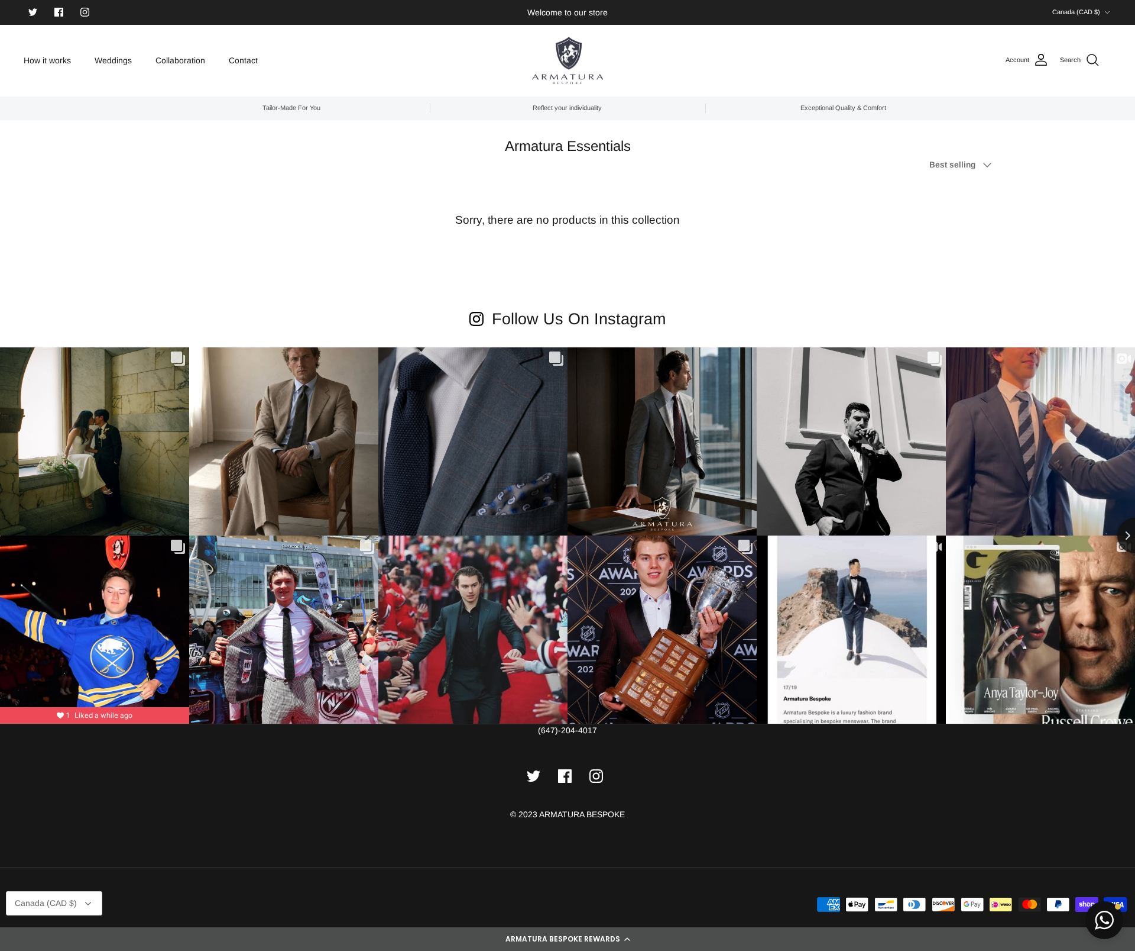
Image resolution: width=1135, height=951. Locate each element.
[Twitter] (32, 12)
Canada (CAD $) (1076, 11)
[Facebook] (58, 12)
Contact (243, 60)
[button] (567, 939)
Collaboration (180, 60)
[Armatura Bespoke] (567, 61)
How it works (47, 60)
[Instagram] (84, 12)
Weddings (113, 60)
